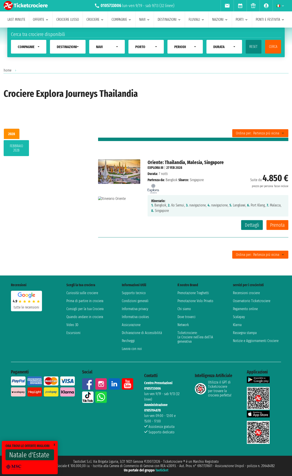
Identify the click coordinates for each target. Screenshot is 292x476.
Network (183, 325)
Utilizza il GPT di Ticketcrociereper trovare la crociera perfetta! (219, 388)
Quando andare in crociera (84, 317)
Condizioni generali (135, 301)
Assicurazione (131, 325)
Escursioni (73, 333)
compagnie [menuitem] (119, 19)
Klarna (237, 325)
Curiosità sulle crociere (82, 293)
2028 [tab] (11, 134)
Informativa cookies (135, 317)
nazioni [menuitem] (218, 19)
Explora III (155, 167)
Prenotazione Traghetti (193, 293)
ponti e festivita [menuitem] (268, 19)
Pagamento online (245, 309)
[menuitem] (227, 5)
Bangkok (171, 180)
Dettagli (252, 225)
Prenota (277, 225)
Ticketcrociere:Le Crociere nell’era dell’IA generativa (195, 337)
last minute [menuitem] (16, 19)
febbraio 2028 (16, 148)
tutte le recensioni (26, 307)
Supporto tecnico (134, 293)
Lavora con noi (132, 349)
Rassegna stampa (245, 333)
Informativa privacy (135, 309)
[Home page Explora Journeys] (153, 187)
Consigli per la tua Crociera (85, 309)
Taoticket (161, 470)
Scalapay (239, 317)
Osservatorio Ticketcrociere (251, 301)
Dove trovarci (186, 317)
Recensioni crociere (246, 293)
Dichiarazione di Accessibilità (142, 333)
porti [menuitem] (240, 19)
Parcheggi (128, 341)
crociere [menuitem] (92, 19)
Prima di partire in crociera (84, 301)
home (7, 70)
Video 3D (72, 325)
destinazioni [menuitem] (167, 19)
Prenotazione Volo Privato (195, 301)
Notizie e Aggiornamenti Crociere (256, 341)
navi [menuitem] (142, 19)
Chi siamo (184, 309)
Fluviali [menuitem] (194, 19)
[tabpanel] (43, 149)
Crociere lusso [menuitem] (67, 19)
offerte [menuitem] (38, 19)
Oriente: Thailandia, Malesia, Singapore (186, 162)
